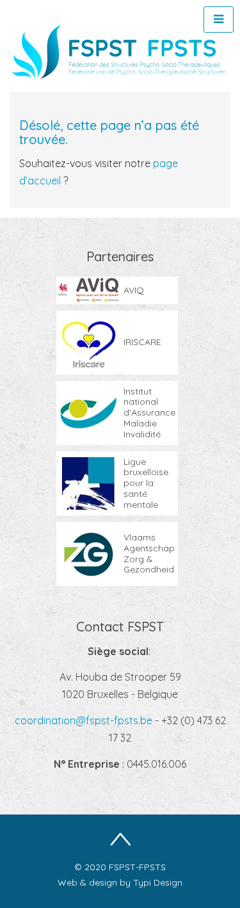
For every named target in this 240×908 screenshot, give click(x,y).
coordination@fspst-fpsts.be (85, 720)
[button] (219, 19)
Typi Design (157, 882)
